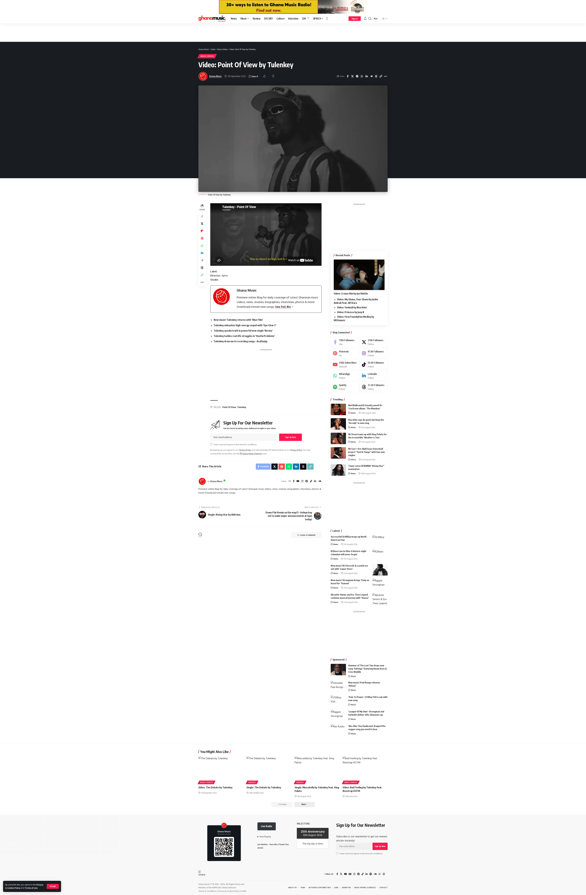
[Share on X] (357, 76)
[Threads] (374, 387)
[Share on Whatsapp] (366, 76)
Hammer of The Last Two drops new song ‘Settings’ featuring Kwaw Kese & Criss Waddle (367, 668)
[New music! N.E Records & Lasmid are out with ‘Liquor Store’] (380, 570)
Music (353, 413)
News (353, 473)
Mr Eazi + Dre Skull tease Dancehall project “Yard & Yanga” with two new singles (366, 452)
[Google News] (350, 874)
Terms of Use (31, 888)
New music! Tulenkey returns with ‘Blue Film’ (238, 319)
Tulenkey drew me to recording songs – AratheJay (240, 341)
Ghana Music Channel (252, 453)
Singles (252, 782)
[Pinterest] (306, 481)
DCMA (243, 891)
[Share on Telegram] (376, 76)
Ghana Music (215, 76)
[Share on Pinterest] (362, 76)
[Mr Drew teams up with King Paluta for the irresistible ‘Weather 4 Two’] (338, 438)
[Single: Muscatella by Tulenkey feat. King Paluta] (317, 769)
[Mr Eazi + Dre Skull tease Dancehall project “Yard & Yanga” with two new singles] (338, 453)
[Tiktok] (374, 364)
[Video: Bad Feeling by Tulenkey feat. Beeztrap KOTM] (365, 769)
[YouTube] (298, 481)
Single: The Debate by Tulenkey (263, 787)
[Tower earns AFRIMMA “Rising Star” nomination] (338, 470)
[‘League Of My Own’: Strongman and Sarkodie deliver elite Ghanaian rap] (338, 715)
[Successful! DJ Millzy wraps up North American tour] (380, 541)
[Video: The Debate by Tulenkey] (220, 769)
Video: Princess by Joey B (350, 312)
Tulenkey (241, 407)
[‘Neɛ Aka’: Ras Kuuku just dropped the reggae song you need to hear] (338, 730)
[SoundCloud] (320, 481)
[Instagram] (302, 481)
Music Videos (207, 56)
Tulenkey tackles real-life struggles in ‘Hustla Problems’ (244, 335)
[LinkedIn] (315, 481)
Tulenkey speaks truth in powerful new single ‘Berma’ (243, 330)
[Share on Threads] (381, 76)
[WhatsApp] (345, 375)
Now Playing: (265, 836)
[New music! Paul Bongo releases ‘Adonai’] (338, 686)
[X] (374, 342)
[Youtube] (345, 364)
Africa (353, 459)
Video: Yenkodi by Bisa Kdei (352, 307)
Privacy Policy (296, 450)
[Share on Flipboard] (202, 231)
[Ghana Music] (212, 18)
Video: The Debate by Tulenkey (215, 787)
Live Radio (266, 826)
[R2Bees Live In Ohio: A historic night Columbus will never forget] (380, 555)
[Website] (289, 481)
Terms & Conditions (207, 891)
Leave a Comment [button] (307, 535)
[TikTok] (311, 481)
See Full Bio (283, 306)
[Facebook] (294, 481)
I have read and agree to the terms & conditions (235, 444)
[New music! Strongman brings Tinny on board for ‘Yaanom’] (380, 584)
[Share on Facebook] (352, 76)
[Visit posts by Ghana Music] (202, 481)
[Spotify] (345, 387)
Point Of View (229, 407)
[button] (53, 886)
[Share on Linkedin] (371, 76)
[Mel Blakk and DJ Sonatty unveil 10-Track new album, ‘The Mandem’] (338, 409)
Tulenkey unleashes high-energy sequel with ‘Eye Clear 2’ (245, 325)
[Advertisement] (293, 32)
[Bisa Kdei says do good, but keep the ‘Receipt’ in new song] (338, 424)
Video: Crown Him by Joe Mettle (351, 293)
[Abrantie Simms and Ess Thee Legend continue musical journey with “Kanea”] (380, 598)
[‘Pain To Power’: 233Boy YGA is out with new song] (338, 701)
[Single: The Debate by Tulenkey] (268, 769)
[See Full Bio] (293, 306)
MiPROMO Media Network (224, 887)
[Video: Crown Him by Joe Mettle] (359, 275)
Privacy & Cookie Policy (228, 891)
